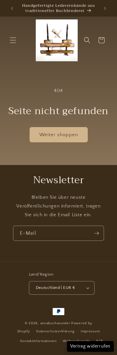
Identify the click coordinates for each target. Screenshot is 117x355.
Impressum (90, 331)
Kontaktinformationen (38, 341)
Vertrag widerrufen (90, 346)
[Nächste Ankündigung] (105, 8)
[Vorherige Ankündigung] (12, 8)
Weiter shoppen (58, 134)
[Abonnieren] (96, 233)
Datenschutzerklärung (55, 331)
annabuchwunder (55, 323)
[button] (13, 40)
